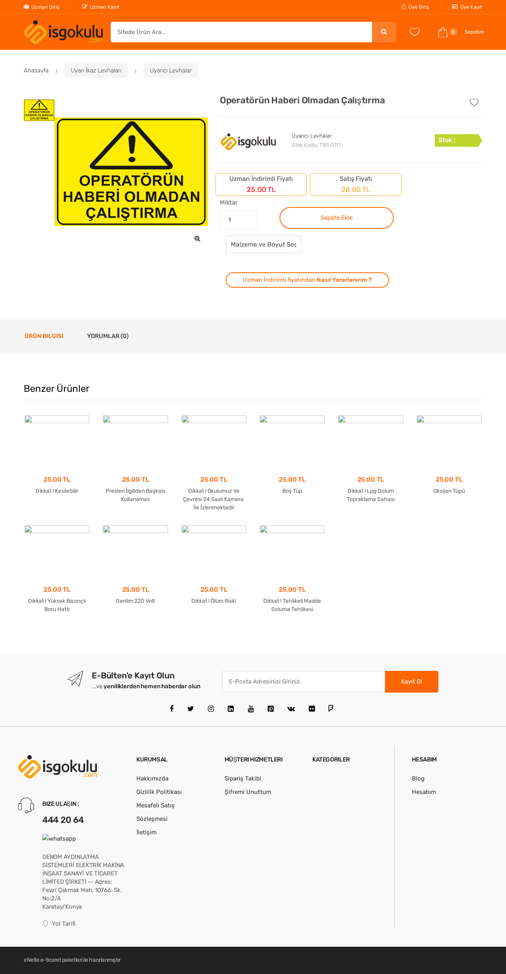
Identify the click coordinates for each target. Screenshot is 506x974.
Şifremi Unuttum (248, 792)
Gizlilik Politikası (159, 792)
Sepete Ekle (337, 217)
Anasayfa (36, 70)
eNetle (31, 960)
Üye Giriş (418, 7)
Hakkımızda (152, 778)
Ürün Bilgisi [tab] (44, 336)
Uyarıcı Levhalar (171, 70)
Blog (418, 778)
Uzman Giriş (45, 7)
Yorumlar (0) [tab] (107, 336)
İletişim (146, 832)
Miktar (229, 202)
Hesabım (424, 792)
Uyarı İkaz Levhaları (96, 70)
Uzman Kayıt (104, 7)
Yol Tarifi (64, 923)
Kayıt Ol (411, 681)
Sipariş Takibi (243, 778)
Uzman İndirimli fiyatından (307, 279)
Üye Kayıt (471, 7)
